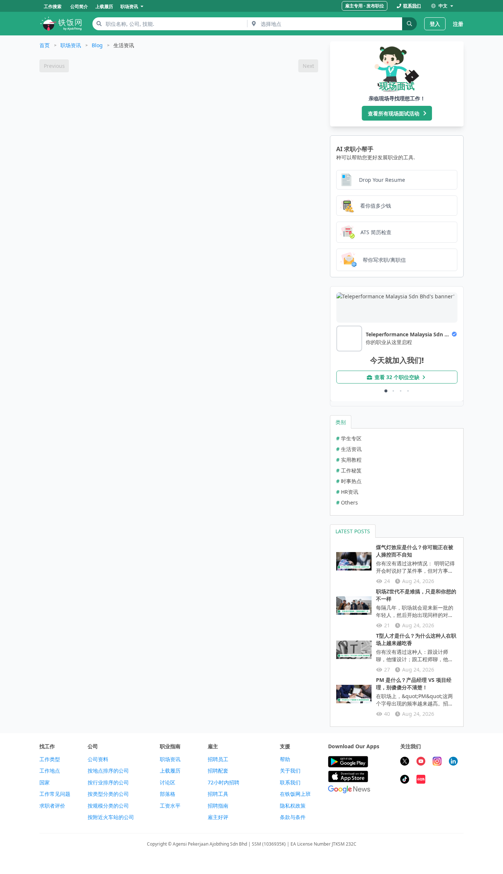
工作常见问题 (54, 794)
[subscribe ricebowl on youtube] (420, 762)
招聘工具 (218, 794)
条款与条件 (293, 817)
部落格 (167, 794)
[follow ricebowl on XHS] (420, 780)
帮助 (285, 759)
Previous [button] (54, 65)
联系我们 (290, 782)
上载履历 (170, 770)
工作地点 (49, 770)
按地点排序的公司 (108, 770)
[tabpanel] (396, 471)
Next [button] (308, 65)
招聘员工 (218, 759)
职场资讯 (70, 45)
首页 (44, 45)
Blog (97, 45)
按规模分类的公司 (108, 805)
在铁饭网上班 (295, 794)
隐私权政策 (293, 805)
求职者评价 (52, 805)
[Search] (409, 23)
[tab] (340, 421)
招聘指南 (218, 805)
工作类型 (49, 759)
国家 (44, 782)
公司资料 (98, 759)
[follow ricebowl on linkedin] (453, 762)
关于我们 (290, 770)
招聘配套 (218, 770)
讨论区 (167, 782)
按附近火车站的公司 (111, 817)
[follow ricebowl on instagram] (437, 762)
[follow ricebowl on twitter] (404, 762)
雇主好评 (218, 817)
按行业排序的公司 (108, 782)
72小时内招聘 (223, 782)
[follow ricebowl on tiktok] (404, 780)
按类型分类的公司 (108, 794)
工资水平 (170, 805)
